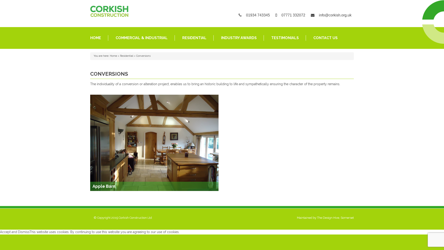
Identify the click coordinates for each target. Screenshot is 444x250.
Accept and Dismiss (14, 232)
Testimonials (285, 38)
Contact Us (325, 38)
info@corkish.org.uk (335, 15)
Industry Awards (239, 38)
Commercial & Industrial (142, 38)
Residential (194, 38)
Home (95, 38)
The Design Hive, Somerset (335, 217)
